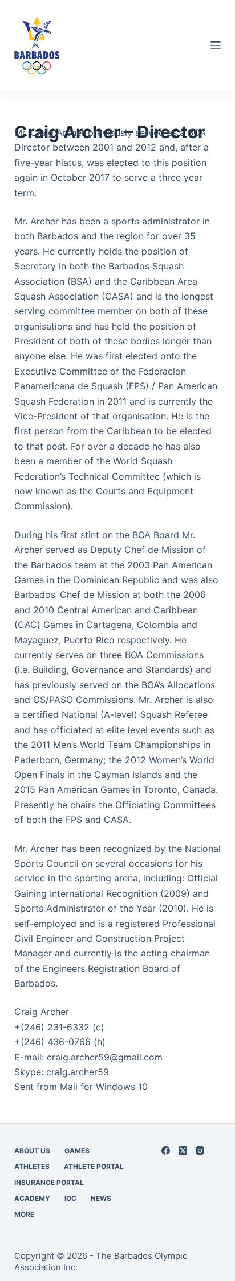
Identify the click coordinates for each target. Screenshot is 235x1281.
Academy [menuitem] (32, 1198)
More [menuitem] (24, 1214)
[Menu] (215, 45)
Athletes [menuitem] (32, 1166)
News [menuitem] (101, 1198)
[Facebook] (165, 1150)
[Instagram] (200, 1150)
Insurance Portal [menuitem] (49, 1182)
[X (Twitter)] (183, 1150)
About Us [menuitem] (32, 1150)
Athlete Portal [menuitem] (94, 1166)
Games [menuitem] (77, 1150)
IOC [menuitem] (70, 1198)
